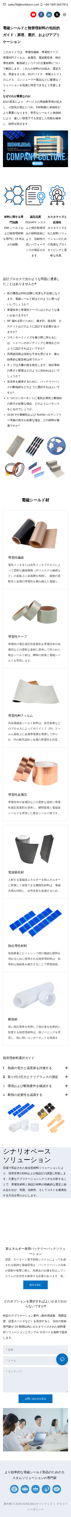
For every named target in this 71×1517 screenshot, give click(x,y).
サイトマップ (44, 1503)
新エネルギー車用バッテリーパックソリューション (35, 1251)
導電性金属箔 (17, 794)
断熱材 (13, 1019)
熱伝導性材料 (17, 946)
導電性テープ (17, 636)
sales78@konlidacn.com (23, 4)
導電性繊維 (16, 557)
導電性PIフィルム (20, 715)
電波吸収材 (16, 872)
